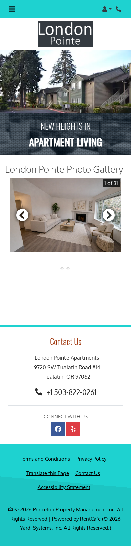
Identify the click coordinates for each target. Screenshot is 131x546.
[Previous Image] (22, 215)
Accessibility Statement (64, 487)
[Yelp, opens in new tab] (73, 429)
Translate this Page (47, 473)
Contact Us (87, 473)
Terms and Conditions (45, 458)
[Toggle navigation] (12, 9)
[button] (106, 9)
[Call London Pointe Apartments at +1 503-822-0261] (119, 9)
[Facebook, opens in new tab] (58, 429)
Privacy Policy (91, 458)
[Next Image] (109, 215)
